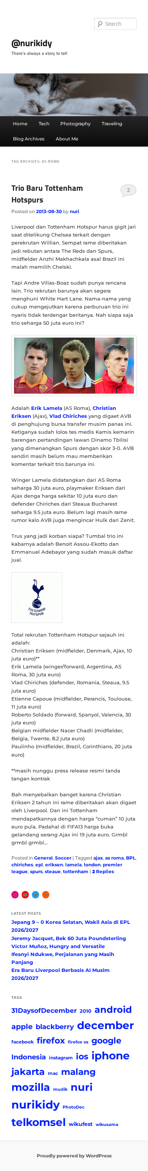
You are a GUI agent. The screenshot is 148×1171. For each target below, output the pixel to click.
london (92, 864)
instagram (61, 1057)
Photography (75, 123)
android (113, 1009)
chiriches (22, 864)
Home (20, 123)
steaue (53, 871)
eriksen (54, 864)
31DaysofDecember (44, 1010)
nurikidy (35, 1104)
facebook (22, 1042)
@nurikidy (31, 43)
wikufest (81, 1124)
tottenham (75, 871)
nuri (74, 211)
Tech (44, 123)
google (106, 1040)
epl (39, 864)
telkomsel (38, 1122)
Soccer (63, 858)
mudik (60, 1089)
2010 (85, 1011)
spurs (36, 871)
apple (22, 1026)
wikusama (107, 1124)
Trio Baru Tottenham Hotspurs (47, 194)
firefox (51, 1040)
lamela (73, 864)
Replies (103, 871)
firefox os (78, 1042)
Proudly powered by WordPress (74, 1156)
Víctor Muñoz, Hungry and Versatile (58, 946)
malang (78, 1071)
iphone (110, 1055)
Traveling (112, 123)
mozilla (30, 1087)
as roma (114, 858)
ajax (98, 858)
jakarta (28, 1071)
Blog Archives (28, 139)
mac (53, 1073)
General (43, 858)
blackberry (55, 1026)
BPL (130, 858)
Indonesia (28, 1057)
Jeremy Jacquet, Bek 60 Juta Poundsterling (68, 938)
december (105, 1025)
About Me (67, 139)
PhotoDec (74, 1107)
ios (82, 1056)
